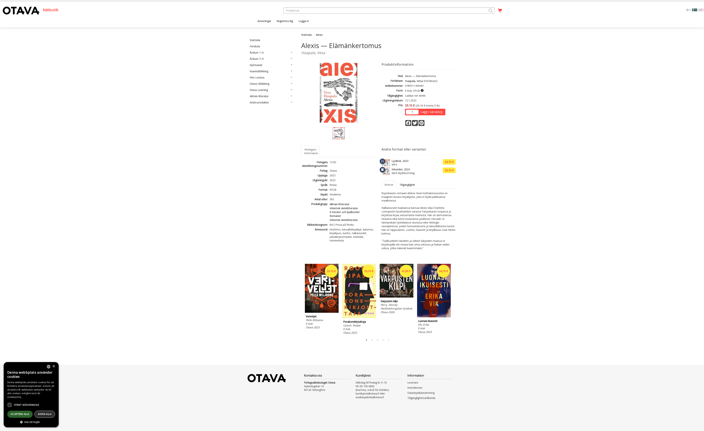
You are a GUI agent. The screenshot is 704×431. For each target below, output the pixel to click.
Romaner (335, 216)
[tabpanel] (321, 297)
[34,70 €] (434, 316)
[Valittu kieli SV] (695, 9)
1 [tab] (366, 340)
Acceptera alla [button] (20, 414)
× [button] (53, 366)
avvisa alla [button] (45, 414)
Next (454, 299)
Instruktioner (414, 387)
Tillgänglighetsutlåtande (421, 398)
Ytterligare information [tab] (311, 151)
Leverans (412, 382)
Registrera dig (285, 21)
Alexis (319, 34)
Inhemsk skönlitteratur (344, 208)
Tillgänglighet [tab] (407, 184)
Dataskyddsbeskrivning (420, 393)
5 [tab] (388, 340)
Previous (300, 299)
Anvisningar (264, 21)
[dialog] (31, 394)
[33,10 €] (322, 311)
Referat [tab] (388, 184)
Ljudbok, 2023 (400, 161)
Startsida (306, 34)
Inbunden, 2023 (401, 169)
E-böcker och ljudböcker (345, 212)
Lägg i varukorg (432, 112)
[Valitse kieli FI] (688, 9)
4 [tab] (383, 340)
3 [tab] (377, 340)
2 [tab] (372, 340)
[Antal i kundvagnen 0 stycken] (499, 10)
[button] (490, 10)
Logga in (303, 21)
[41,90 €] (396, 296)
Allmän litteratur (340, 204)
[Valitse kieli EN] (701, 9)
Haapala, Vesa (414, 81)
